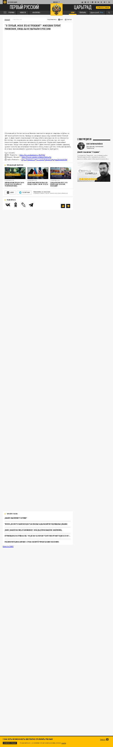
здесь (63, 743)
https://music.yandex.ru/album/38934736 (36, 157)
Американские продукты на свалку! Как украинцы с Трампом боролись (14, 184)
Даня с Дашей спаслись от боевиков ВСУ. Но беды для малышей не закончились (33, 530)
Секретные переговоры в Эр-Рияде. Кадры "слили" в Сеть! (37, 183)
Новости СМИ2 (8, 546)
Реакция (7, 19)
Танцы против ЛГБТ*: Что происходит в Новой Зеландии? (58, 184)
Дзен (12, 192)
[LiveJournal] (23, 204)
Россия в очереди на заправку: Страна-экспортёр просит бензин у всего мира (32, 542)
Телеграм (25, 192)
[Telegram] (31, 204)
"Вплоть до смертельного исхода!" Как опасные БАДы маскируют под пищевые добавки (36, 524)
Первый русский (24, 7)
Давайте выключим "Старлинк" (16, 518)
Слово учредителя (84, 139)
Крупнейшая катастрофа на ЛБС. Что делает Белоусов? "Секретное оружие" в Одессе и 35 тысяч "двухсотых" (37, 536)
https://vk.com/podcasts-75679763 (32, 155)
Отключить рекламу (103, 7)
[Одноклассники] (15, 204)
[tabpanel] (93, 172)
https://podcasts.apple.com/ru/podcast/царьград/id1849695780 (44, 159)
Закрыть (103, 739)
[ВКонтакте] (8, 204)
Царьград (83, 7)
